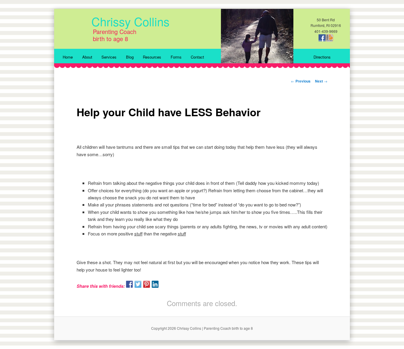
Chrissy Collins (130, 21)
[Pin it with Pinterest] (146, 284)
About (87, 57)
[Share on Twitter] (138, 284)
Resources (152, 57)
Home (68, 57)
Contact (197, 57)
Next (321, 81)
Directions (322, 57)
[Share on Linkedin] (155, 284)
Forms (176, 57)
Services (109, 57)
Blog (130, 57)
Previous (301, 81)
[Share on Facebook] (129, 284)
